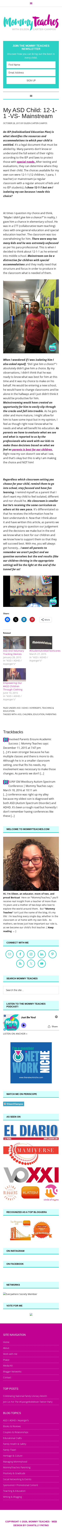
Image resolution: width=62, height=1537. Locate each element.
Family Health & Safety (14, 1443)
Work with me (10, 1353)
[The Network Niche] (31, 1082)
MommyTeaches (41, 897)
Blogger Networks (12, 1371)
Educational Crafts (12, 1438)
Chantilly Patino (38, 1525)
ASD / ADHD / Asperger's (29, 708)
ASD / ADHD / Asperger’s (16, 1420)
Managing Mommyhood (15, 1461)
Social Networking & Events (17, 1479)
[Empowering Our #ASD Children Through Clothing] (14, 674)
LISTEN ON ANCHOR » (15, 1033)
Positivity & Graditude (14, 1473)
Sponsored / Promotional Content (20, 1485)
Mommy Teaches (31, 22)
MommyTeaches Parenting (16, 1467)
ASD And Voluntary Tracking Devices (13, 652)
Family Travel (9, 1449)
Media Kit (8, 1365)
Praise (6, 1359)
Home (6, 1342)
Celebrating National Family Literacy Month (25, 1396)
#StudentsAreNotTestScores (45, 650)
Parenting (50, 714)
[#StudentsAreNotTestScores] (40, 642)
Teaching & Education (14, 1490)
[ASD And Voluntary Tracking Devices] (14, 642)
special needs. (26, 162)
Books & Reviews (12, 1426)
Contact (7, 1377)
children (27, 714)
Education (38, 714)
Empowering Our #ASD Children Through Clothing (12, 686)
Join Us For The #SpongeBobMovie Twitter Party (27, 1401)
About (6, 1348)
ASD (19, 714)
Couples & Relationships (15, 1432)
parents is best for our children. (32, 449)
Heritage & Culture (12, 1455)
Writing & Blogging (12, 1496)
